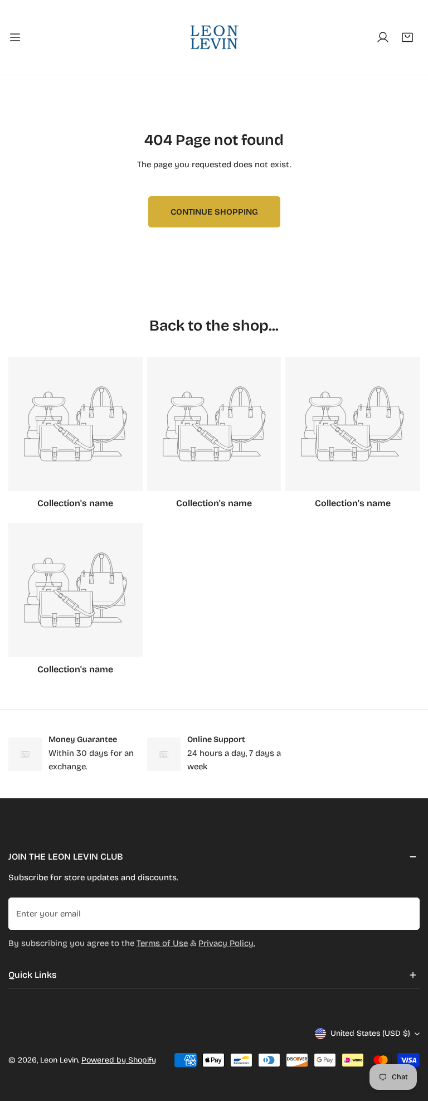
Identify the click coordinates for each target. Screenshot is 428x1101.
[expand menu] (15, 37)
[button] (407, 37)
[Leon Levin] (214, 37)
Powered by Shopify (118, 1060)
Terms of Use (162, 943)
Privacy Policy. (226, 943)
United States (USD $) (370, 1033)
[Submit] (405, 913)
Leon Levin (59, 1060)
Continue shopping (214, 212)
